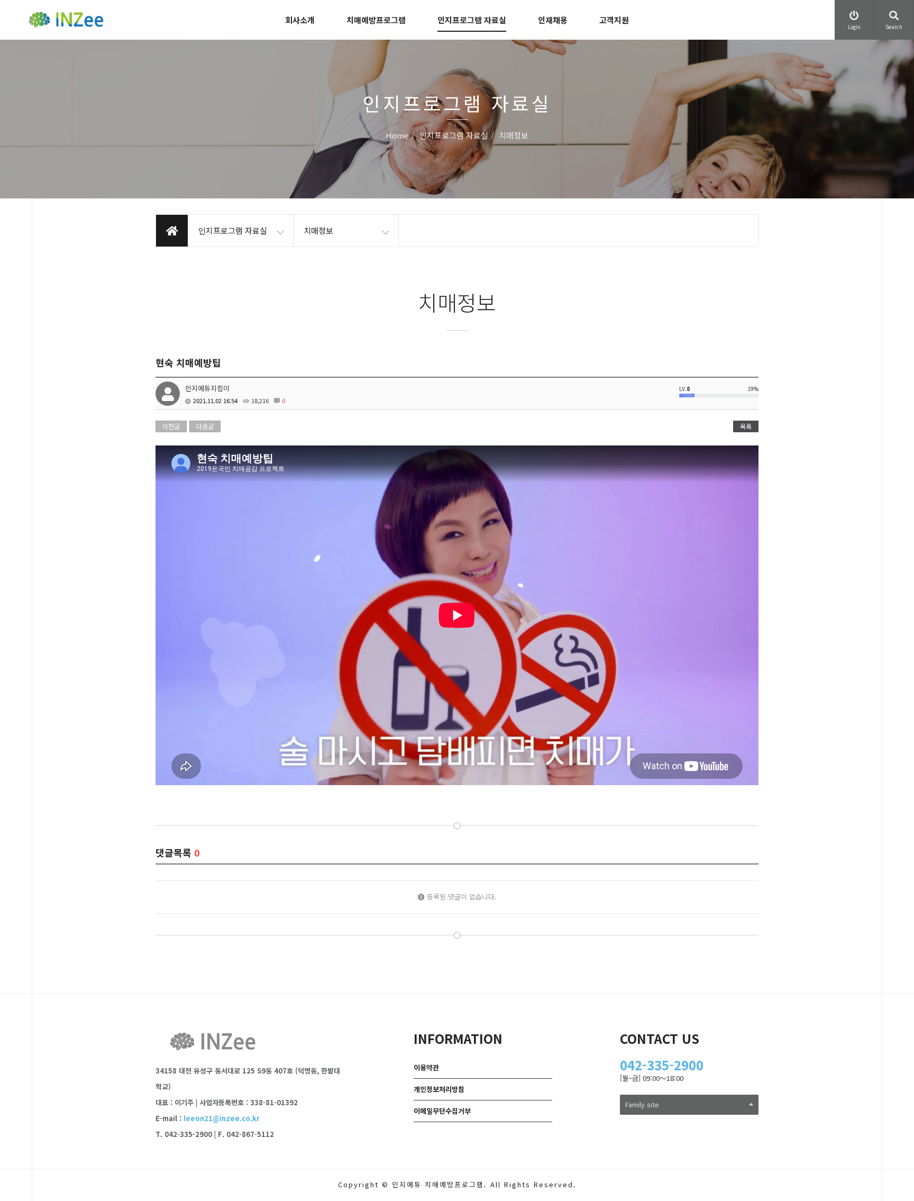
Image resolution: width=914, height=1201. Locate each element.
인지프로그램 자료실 (471, 19)
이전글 (171, 426)
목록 (746, 426)
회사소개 (300, 19)
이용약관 (426, 1067)
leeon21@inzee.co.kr (222, 1118)
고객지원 (614, 19)
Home (397, 135)
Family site (642, 1104)
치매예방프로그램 (376, 19)
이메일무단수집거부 (442, 1111)
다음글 (205, 426)
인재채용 (553, 19)
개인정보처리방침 (439, 1089)
